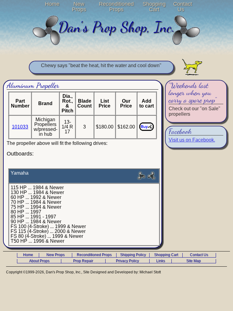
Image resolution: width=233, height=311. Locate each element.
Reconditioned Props (116, 6)
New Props (79, 6)
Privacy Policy (127, 261)
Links (160, 261)
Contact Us (181, 6)
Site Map (193, 261)
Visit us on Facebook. (192, 139)
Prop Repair (83, 261)
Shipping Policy (133, 255)
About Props (39, 261)
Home (52, 4)
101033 (20, 126)
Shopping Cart (154, 6)
